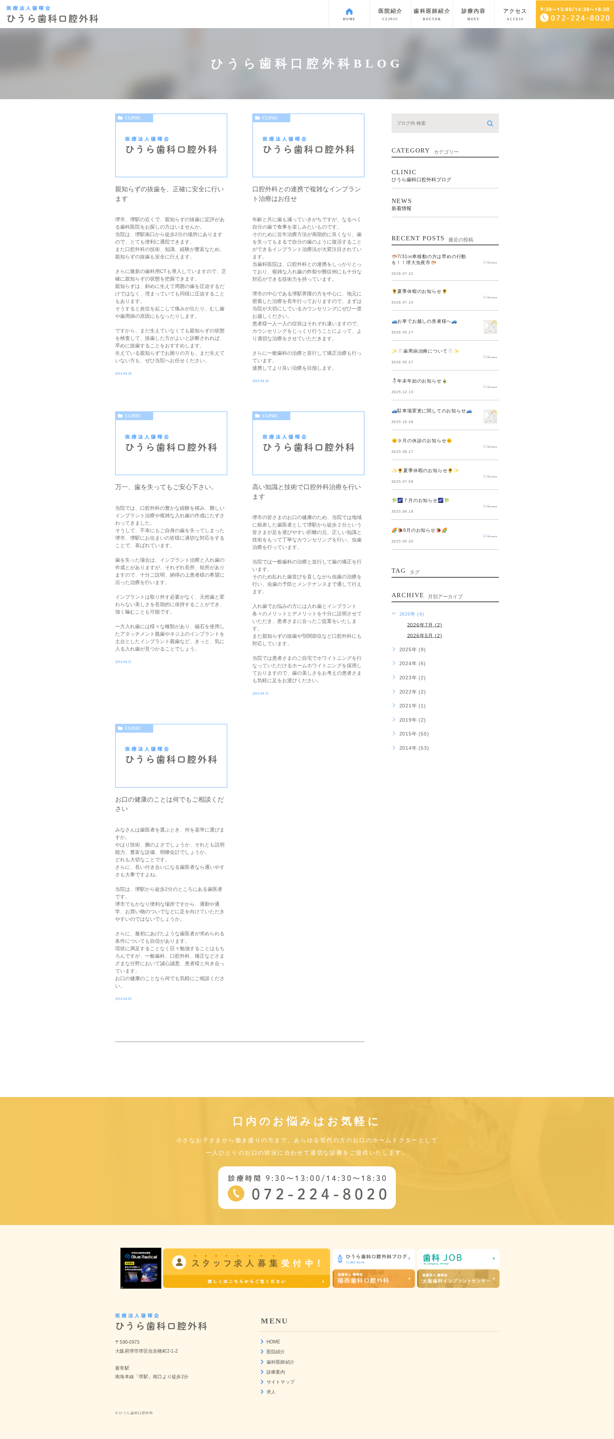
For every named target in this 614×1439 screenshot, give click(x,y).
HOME (273, 1341)
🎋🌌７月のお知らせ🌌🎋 (421, 500)
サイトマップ (280, 1382)
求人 (271, 1392)
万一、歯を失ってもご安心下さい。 (166, 487)
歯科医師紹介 (280, 1362)
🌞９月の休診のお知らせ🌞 (422, 440)
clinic (133, 118)
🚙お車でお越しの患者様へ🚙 (424, 321)
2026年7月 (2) (424, 624)
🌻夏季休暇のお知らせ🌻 (420, 291)
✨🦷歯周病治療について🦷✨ (425, 351)
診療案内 (275, 1372)
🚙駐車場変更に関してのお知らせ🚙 (432, 410)
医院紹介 (275, 1351)
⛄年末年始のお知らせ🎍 (420, 381)
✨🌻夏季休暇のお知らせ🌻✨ (425, 470)
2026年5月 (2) (424, 635)
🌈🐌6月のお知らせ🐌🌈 (420, 530)
